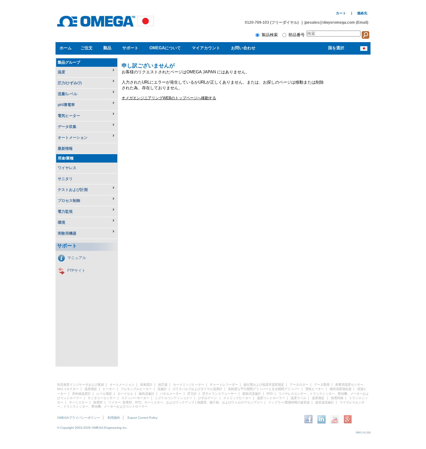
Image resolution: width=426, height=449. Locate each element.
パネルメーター (171, 393)
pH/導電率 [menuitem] (66, 105)
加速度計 (146, 384)
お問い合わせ (243, 48)
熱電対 (98, 402)
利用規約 (114, 417)
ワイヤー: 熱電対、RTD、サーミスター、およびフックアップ (151, 402)
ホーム (66, 48)
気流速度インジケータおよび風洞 (80, 384)
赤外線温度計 (81, 393)
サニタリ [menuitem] (65, 179)
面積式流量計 (251, 393)
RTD (270, 393)
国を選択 (336, 48)
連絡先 (362, 13)
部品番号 (297, 34)
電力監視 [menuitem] (65, 211)
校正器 (162, 384)
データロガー (299, 384)
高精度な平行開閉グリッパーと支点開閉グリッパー (264, 389)
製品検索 (272, 34)
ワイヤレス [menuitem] (67, 168)
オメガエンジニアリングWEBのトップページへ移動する (169, 98)
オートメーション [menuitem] (73, 137)
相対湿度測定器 (340, 389)
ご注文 (86, 48)
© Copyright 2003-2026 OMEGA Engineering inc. (92, 427)
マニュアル (76, 258)
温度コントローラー (271, 398)
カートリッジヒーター (188, 384)
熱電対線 (337, 398)
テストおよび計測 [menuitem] (73, 190)
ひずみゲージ (207, 398)
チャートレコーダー (224, 384)
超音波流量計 (324, 402)
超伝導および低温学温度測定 (264, 384)
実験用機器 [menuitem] (67, 233)
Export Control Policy (142, 417)
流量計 (162, 389)
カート (341, 13)
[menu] (87, 149)
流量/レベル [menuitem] (67, 94)
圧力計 (192, 393)
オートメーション (121, 384)
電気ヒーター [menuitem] (69, 116)
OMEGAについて (165, 48)
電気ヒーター (314, 389)
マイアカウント (206, 48)
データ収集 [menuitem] (67, 126)
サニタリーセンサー (102, 398)
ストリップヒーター (237, 398)
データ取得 (322, 384)
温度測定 (91, 389)
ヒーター (109, 389)
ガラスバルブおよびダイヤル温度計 (197, 389)
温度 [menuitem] (61, 72)
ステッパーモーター (135, 398)
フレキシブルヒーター (136, 389)
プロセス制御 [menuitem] (69, 200)
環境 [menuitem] (61, 222)
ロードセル (125, 393)
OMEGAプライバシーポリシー (78, 417)
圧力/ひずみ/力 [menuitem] (70, 83)
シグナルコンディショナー (173, 398)
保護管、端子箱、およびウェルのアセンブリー (230, 402)
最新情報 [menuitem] (65, 148)
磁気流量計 (146, 393)
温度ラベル (298, 398)
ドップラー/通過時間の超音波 (289, 402)
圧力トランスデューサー (219, 393)
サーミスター (78, 402)
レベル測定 (104, 393)
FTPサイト (76, 270)
